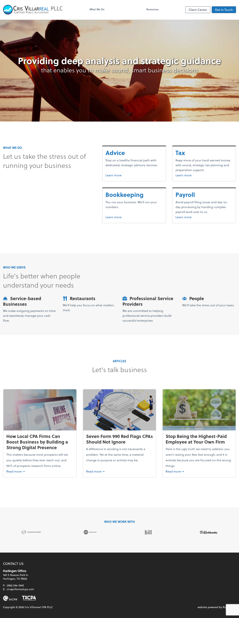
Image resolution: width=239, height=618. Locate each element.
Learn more (122, 175)
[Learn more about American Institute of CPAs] (10, 598)
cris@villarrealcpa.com (20, 589)
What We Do (97, 9)
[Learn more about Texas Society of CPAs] (29, 598)
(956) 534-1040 (15, 585)
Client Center (198, 9)
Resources (152, 9)
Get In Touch (224, 9)
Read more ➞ (39, 471)
